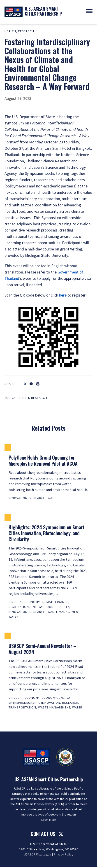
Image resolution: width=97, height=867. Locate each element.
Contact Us (43, 833)
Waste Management (64, 612)
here (63, 295)
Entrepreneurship (24, 703)
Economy (49, 698)
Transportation (22, 707)
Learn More (48, 820)
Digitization (19, 607)
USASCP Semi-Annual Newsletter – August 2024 (42, 648)
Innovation (18, 498)
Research (26, 31)
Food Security (57, 607)
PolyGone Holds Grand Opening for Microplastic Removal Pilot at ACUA (43, 460)
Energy (37, 607)
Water (53, 498)
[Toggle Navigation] (89, 11)
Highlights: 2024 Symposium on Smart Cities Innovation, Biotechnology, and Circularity (47, 533)
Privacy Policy (63, 854)
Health (10, 31)
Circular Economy (24, 602)
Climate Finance (55, 602)
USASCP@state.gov (37, 854)
